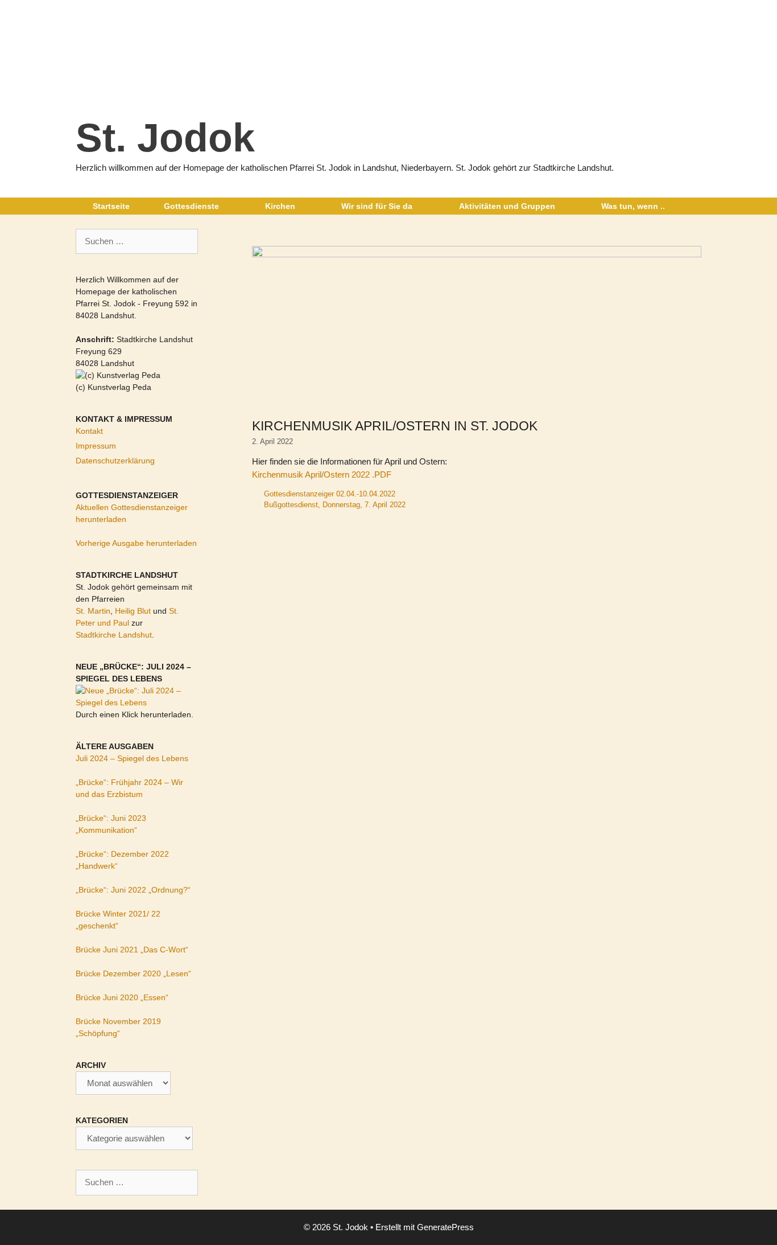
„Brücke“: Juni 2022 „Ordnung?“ (133, 889)
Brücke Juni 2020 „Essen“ (122, 997)
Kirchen (280, 206)
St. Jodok (165, 138)
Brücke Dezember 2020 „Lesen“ (133, 973)
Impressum (96, 445)
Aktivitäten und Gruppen (507, 206)
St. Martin (93, 610)
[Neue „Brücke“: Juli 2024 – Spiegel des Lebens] (137, 702)
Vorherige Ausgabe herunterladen (136, 543)
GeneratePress (445, 1227)
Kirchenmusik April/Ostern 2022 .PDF (321, 474)
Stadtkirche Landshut (114, 634)
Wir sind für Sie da (376, 206)
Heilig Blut (133, 610)
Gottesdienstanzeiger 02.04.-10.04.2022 (329, 494)
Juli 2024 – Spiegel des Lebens (132, 758)
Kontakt (89, 430)
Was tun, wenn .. (633, 206)
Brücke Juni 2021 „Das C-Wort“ (132, 949)
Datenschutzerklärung (115, 460)
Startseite (111, 206)
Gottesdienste (191, 206)
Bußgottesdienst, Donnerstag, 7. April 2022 (335, 504)
